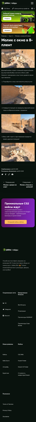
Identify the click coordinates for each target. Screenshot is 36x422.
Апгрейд (5, 367)
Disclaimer (6, 416)
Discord (7, 315)
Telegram (8, 309)
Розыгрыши (22, 311)
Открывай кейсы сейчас (16, 222)
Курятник (6, 373)
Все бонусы (22, 305)
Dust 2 (11, 36)
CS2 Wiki (20, 354)
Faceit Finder (22, 360)
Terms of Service (8, 404)
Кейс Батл (6, 360)
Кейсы (5, 354)
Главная (3, 36)
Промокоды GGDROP (25, 317)
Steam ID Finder (23, 367)
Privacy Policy (7, 410)
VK (6, 303)
